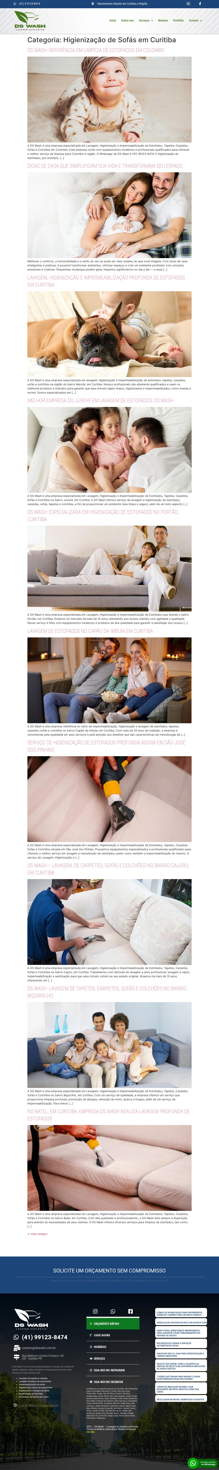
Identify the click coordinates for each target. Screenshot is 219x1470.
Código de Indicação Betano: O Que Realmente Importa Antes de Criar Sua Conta (178, 1389)
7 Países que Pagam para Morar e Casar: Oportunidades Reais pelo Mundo (178, 1377)
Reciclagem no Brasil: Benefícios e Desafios (180, 1399)
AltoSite (90, 1432)
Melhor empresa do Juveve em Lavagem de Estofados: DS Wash (100, 400)
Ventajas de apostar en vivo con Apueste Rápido (183, 1323)
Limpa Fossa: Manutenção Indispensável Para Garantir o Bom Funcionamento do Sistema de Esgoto (178, 1333)
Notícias (163, 20)
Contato (193, 20)
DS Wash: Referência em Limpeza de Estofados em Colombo (95, 50)
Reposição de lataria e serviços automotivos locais (174, 1344)
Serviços (144, 20)
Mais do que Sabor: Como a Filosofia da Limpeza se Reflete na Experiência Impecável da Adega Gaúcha (181, 1366)
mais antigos (37, 1234)
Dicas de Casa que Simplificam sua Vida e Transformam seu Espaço (104, 166)
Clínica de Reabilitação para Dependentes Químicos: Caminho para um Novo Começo (179, 1313)
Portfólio (178, 20)
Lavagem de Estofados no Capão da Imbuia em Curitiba (90, 631)
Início (113, 20)
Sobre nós (127, 20)
